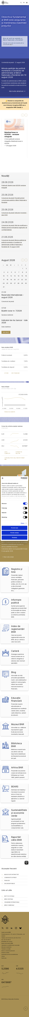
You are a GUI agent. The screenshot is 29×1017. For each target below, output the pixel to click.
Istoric (6, 373)
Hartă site (3, 958)
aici (11, 44)
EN (24, 2)
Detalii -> (20, 107)
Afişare (22, 523)
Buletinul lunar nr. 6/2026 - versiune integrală (12, 134)
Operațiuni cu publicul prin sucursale (10, 945)
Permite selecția (14, 532)
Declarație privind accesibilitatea (9, 954)
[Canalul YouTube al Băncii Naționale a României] (7, 928)
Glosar (3, 956)
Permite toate (14, 527)
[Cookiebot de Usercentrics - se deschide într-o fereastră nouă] (20, 478)
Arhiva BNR (17, 767)
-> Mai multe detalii (8, 557)
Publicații (7, 880)
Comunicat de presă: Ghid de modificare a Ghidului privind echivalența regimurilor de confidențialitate (14, 228)
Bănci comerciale (9, 905)
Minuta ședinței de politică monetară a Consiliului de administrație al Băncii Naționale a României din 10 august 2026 (13, 72)
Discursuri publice (9, 883)
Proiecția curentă (9, 411)
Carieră (15, 651)
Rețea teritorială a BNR (7, 943)
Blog (13, 672)
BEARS (14, 786)
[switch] (25, 508)
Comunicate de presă (10, 877)
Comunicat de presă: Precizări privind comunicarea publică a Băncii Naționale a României (14, 200)
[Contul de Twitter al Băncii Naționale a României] (3, 928)
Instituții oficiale (9, 896)
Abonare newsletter (6, 947)
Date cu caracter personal (8, 950)
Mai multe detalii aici (16, 91)
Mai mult (6, 332)
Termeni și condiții (5, 949)
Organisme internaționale (11, 902)
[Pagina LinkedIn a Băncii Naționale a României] (11, 928)
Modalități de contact (6, 941)
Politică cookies (5, 952)
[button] (27, 3)
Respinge (14, 537)
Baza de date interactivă (11, 874)
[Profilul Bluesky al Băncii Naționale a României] (20, 928)
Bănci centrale (8, 899)
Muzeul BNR (17, 724)
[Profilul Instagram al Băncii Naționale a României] (16, 928)
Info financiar (15, 373)
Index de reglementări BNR (17, 629)
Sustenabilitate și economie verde (19, 813)
